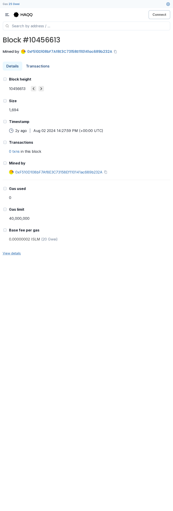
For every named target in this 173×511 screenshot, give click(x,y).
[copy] (116, 51)
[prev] (33, 88)
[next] (41, 88)
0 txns (14, 151)
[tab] (12, 66)
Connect (159, 14)
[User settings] (168, 4)
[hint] (5, 79)
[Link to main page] (27, 14)
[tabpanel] (86, 166)
